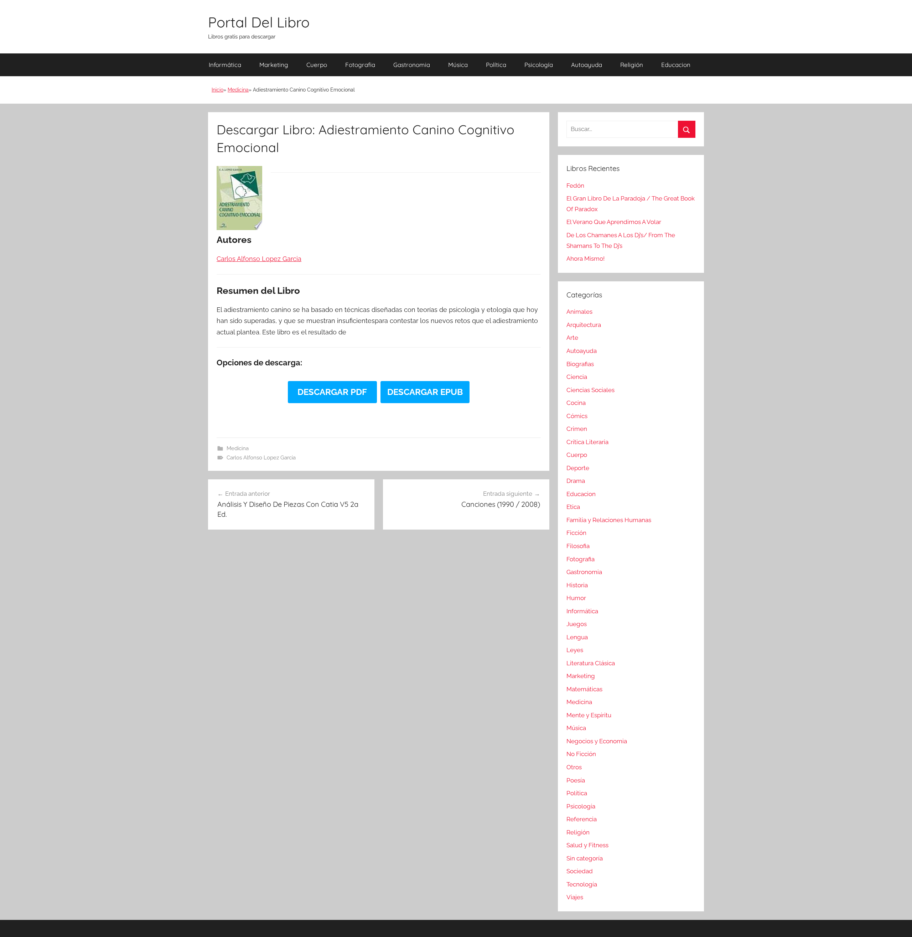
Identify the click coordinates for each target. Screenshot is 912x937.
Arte (572, 337)
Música (458, 64)
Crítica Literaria (587, 442)
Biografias (580, 364)
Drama (575, 480)
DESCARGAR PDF (332, 392)
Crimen (576, 428)
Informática (225, 64)
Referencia (581, 819)
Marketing (273, 64)
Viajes (574, 897)
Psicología (538, 64)
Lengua (577, 637)
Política (496, 64)
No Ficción (581, 754)
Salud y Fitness (587, 845)
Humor (576, 598)
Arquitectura (583, 324)
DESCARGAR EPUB (425, 392)
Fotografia (360, 64)
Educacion (675, 64)
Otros (574, 767)
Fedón (575, 185)
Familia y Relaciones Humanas (608, 520)
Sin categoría (584, 858)
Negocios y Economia (596, 741)
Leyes (574, 650)
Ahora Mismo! (585, 258)
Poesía (575, 780)
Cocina (576, 402)
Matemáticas (584, 689)
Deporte (577, 468)
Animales (579, 311)
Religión (631, 64)
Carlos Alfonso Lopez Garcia (261, 457)
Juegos (576, 624)
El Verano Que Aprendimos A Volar (613, 221)
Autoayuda (586, 64)
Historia (577, 585)
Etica (573, 506)
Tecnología (581, 884)
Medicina (238, 90)
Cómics (576, 416)
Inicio (217, 90)
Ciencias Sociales (590, 390)
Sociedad (579, 871)
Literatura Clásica (590, 663)
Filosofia (578, 546)
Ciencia (576, 376)
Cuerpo (316, 64)
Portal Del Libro (259, 22)
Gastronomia (411, 64)
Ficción (576, 532)
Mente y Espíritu (588, 715)
